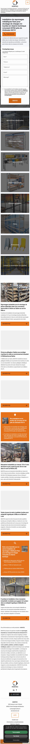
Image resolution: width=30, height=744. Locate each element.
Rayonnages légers (15, 141)
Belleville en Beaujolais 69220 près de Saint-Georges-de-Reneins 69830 (14, 561)
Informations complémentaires (15, 722)
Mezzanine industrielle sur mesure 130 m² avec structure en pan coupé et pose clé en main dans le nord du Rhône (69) (15, 466)
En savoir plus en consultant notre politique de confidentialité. (15, 94)
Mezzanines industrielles (15, 120)
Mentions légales (15, 724)
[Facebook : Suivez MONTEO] (16, 690)
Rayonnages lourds (15, 182)
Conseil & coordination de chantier (15, 265)
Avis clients (16, 694)
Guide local (15, 719)
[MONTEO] (15, 3)
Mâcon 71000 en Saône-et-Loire (12, 565)
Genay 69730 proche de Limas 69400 (14, 572)
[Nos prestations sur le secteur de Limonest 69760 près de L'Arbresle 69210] (5, 421)
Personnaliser (16, 740)
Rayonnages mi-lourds (15, 162)
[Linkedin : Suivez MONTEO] (14, 690)
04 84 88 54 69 (15, 711)
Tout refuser (16, 736)
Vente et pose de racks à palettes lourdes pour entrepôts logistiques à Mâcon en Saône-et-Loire (15, 514)
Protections (15, 245)
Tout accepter (16, 732)
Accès (15, 715)
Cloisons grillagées (15, 203)
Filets (15, 224)
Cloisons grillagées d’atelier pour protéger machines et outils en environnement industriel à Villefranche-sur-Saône (15, 354)
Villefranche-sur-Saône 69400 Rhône (14, 568)
